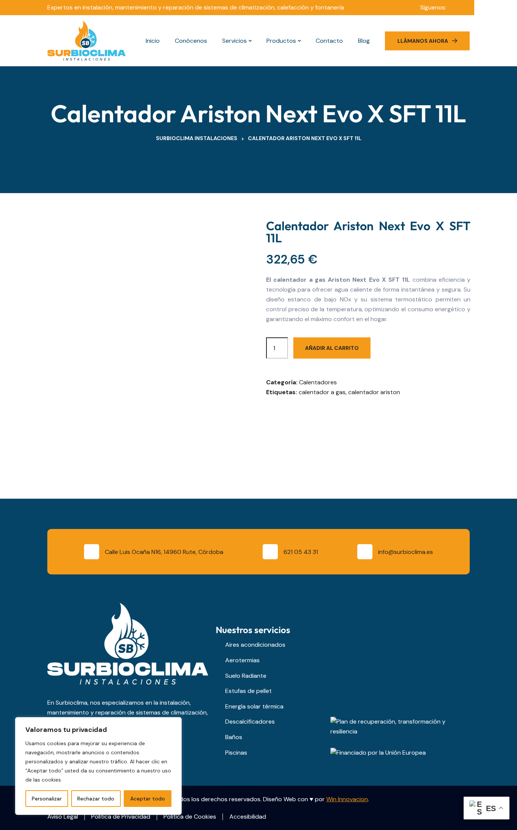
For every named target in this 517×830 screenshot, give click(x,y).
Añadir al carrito (332, 348)
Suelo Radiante (245, 676)
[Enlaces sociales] (456, 7)
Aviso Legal (62, 817)
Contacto (329, 41)
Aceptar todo (147, 798)
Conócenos (191, 41)
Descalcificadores (250, 721)
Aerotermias (242, 660)
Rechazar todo (95, 798)
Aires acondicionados (255, 645)
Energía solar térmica (254, 706)
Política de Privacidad (120, 817)
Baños (233, 737)
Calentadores (318, 382)
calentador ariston (374, 392)
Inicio (153, 41)
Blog (364, 41)
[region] (98, 766)
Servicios (234, 41)
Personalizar (47, 798)
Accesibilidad (247, 817)
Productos (281, 41)
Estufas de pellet (248, 691)
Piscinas (236, 753)
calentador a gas (322, 392)
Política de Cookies (190, 817)
